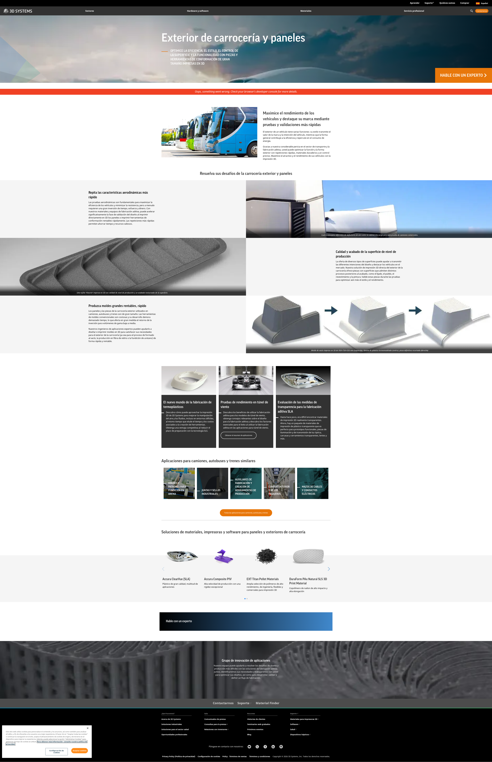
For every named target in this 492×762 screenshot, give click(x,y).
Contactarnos (223, 703)
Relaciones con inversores (215, 729)
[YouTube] (249, 747)
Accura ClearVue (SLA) (176, 579)
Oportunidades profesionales (174, 734)
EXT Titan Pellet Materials (263, 579)
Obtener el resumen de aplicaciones (238, 435)
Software (294, 724)
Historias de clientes (256, 719)
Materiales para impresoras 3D (303, 719)
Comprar (464, 3)
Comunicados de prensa (215, 719)
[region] (47, 741)
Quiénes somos (447, 3)
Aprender (414, 3)
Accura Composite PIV (218, 579)
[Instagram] (281, 747)
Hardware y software (197, 10)
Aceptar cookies (79, 750)
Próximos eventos (255, 729)
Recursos (251, 713)
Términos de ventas (238, 756)
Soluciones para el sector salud (175, 729)
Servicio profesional (414, 10)
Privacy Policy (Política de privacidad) (178, 756)
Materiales (305, 10)
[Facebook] (265, 747)
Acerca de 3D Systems (171, 719)
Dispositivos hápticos (299, 734)
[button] (329, 569)
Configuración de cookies (209, 756)
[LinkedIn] (273, 747)
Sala (206, 713)
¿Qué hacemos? (168, 713)
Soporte (429, 3)
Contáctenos (481, 11)
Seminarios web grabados (258, 724)
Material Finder (267, 703)
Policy (225, 756)
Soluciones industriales (171, 724)
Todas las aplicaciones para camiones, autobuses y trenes (246, 513)
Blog (249, 734)
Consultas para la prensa (215, 724)
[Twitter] (257, 747)
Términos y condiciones (259, 756)
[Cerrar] (87, 728)
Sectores (89, 10)
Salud (292, 729)
